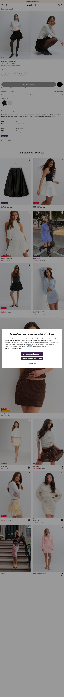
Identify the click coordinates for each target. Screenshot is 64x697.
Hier (30, 346)
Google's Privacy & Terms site (13, 348)
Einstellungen (32, 363)
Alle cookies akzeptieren (32, 354)
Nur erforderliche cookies (32, 358)
